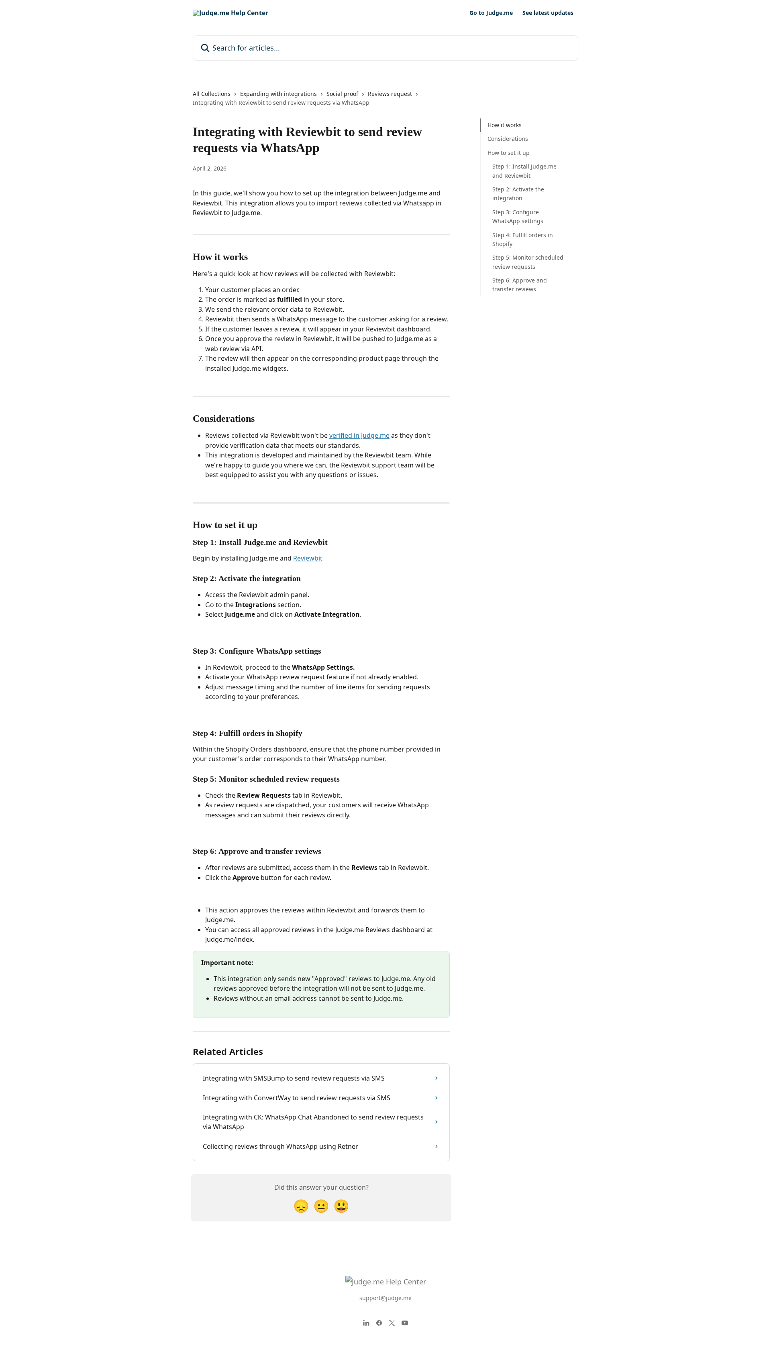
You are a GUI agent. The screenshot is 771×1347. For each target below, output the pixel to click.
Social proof (342, 94)
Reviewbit (307, 558)
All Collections (211, 94)
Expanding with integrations (278, 94)
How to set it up (508, 152)
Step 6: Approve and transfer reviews (519, 284)
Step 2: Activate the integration (518, 193)
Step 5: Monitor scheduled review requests (527, 262)
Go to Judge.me (491, 13)
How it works (504, 125)
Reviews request (390, 94)
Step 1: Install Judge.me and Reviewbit (524, 171)
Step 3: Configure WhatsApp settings (517, 216)
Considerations (507, 138)
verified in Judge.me (359, 435)
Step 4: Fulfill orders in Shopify (522, 239)
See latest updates (547, 13)
